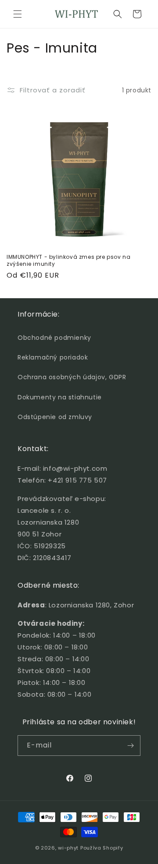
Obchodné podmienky (54, 337)
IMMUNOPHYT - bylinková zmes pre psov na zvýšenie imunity (68, 260)
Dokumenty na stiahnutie (60, 397)
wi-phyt (68, 847)
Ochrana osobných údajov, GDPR (72, 377)
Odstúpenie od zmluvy (55, 417)
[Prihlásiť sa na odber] (130, 745)
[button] (17, 14)
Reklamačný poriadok (53, 357)
